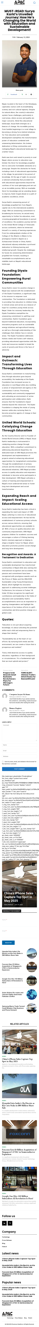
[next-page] (33, 864)
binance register (15, 708)
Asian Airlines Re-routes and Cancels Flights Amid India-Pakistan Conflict (12, 994)
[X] (10, 1223)
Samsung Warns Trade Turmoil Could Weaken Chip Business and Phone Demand (13, 1008)
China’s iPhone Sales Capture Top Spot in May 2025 (18, 897)
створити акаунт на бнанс (19, 694)
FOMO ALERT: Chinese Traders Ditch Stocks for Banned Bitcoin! (28, 676)
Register (8, 943)
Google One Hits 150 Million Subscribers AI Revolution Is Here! (12, 981)
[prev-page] (29, 864)
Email (4, 931)
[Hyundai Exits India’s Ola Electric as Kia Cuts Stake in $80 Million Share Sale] (32, 953)
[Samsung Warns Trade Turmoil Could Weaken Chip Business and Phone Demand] (32, 1008)
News (4, 1056)
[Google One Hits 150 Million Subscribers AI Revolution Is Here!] (32, 981)
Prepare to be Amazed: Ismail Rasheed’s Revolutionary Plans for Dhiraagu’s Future (9, 679)
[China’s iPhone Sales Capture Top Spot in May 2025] (19, 884)
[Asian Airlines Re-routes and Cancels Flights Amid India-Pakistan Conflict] (32, 994)
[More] (31, 94)
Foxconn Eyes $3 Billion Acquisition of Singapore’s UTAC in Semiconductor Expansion (11, 967)
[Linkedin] (4, 1223)
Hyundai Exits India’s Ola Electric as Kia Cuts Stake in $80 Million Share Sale (12, 953)
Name (4, 920)
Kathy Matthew (8, 904)
